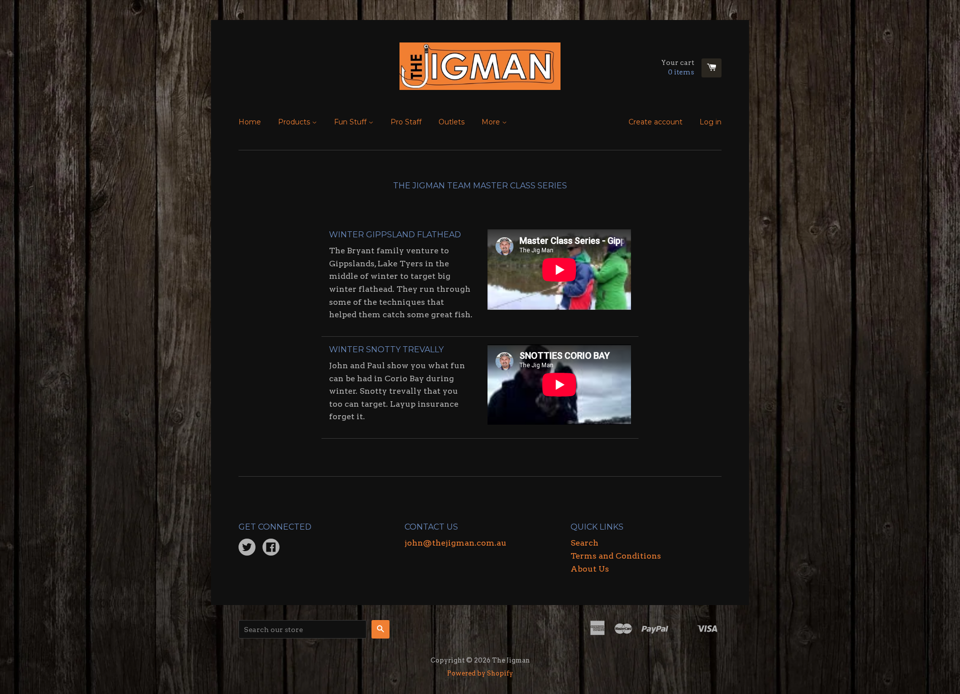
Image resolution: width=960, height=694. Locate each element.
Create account (655, 121)
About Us (589, 569)
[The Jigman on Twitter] (247, 548)
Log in (711, 121)
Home (249, 121)
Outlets (451, 121)
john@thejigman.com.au (455, 543)
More (492, 121)
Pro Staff (406, 121)
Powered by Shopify (480, 673)
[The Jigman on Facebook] (271, 548)
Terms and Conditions (615, 556)
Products (295, 121)
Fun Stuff (351, 121)
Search (584, 543)
